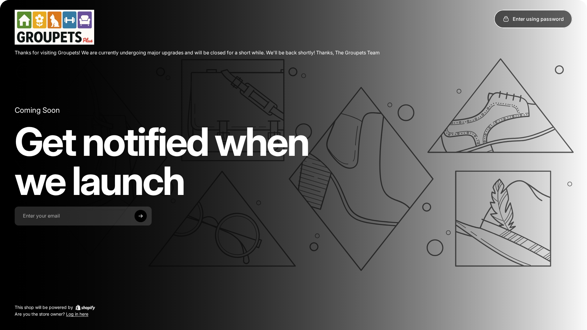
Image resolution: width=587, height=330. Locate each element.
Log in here (77, 314)
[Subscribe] (141, 216)
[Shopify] (85, 307)
